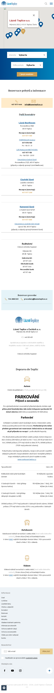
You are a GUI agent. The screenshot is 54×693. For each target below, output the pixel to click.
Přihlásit (46, 651)
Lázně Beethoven (27, 123)
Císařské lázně (27, 179)
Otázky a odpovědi (7, 607)
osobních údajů (31, 658)
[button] (41, 24)
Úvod (3, 597)
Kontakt (3, 616)
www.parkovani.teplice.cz (27, 459)
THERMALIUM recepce (27, 140)
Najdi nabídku (27, 74)
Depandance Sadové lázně (27, 160)
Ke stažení (4, 610)
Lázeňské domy (6, 604)
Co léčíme (4, 601)
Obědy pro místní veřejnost (9, 635)
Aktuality (4, 619)
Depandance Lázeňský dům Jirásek (27, 224)
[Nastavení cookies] (4, 687)
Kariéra (3, 638)
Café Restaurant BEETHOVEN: (27, 150)
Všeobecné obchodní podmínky (10, 622)
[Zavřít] (34, 15)
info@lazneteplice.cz (33, 104)
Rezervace (4, 613)
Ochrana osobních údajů (9, 629)
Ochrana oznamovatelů (8, 632)
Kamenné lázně (27, 207)
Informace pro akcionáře (8, 625)
